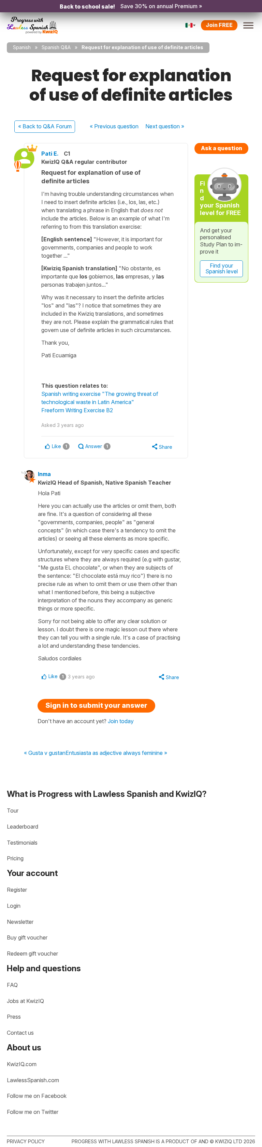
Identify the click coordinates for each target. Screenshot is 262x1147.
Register (17, 889)
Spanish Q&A (56, 47)
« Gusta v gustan (45, 753)
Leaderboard (22, 826)
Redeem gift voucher (32, 953)
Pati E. (50, 153)
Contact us (20, 1032)
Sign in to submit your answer (96, 705)
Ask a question (221, 148)
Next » (164, 126)
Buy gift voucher (27, 937)
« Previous (114, 126)
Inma (44, 474)
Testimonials (22, 842)
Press (14, 1016)
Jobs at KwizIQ (25, 1001)
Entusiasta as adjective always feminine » (116, 753)
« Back (45, 126)
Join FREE (219, 24)
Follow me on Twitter (32, 1111)
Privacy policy (26, 1141)
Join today (121, 721)
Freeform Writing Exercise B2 (77, 410)
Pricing (15, 858)
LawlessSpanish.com (33, 1080)
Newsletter (20, 921)
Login (13, 905)
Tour (12, 810)
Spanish (22, 47)
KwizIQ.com (22, 1064)
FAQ (12, 984)
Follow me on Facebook (37, 1095)
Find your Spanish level (221, 268)
